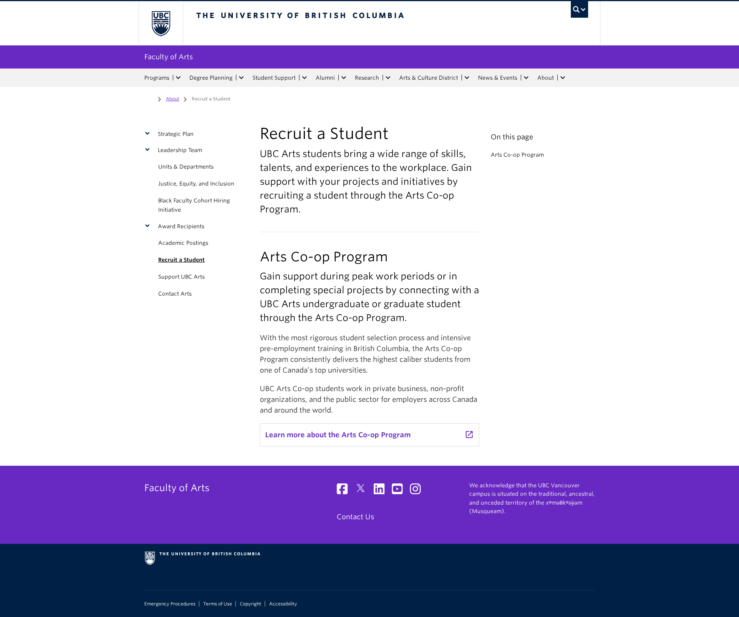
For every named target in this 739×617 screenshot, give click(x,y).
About (545, 78)
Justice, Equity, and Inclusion (196, 184)
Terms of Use (217, 604)
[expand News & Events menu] (526, 78)
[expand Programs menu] (178, 78)
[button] (149, 134)
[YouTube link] (400, 491)
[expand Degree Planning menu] (241, 78)
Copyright (250, 604)
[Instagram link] (418, 491)
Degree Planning (210, 78)
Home (149, 98)
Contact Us (355, 517)
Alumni (325, 78)
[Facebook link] (345, 491)
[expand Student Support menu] (304, 78)
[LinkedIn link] (382, 491)
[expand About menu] (562, 78)
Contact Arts (175, 294)
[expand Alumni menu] (343, 78)
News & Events (497, 78)
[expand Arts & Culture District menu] (466, 78)
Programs (156, 78)
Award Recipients (181, 226)
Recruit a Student (181, 260)
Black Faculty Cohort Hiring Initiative (194, 205)
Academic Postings (183, 243)
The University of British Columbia (161, 23)
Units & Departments (186, 167)
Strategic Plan (176, 134)
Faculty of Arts (168, 57)
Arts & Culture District (428, 78)
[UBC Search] (579, 9)
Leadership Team (180, 150)
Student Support (274, 78)
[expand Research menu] (388, 78)
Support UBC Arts (181, 277)
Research (367, 78)
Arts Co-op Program (517, 155)
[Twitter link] (363, 491)
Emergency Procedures (170, 604)
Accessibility (283, 604)
